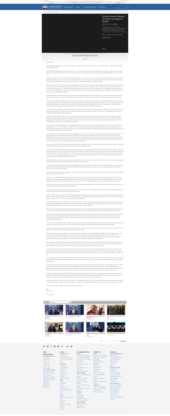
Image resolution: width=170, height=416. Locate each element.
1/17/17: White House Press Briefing (73, 316)
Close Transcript (50, 294)
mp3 (117, 34)
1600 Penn (102, 7)
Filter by (47, 302)
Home (51, 7)
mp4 (110, 34)
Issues (78, 7)
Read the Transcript (106, 37)
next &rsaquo (122, 341)
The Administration (89, 7)
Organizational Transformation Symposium (116, 333)
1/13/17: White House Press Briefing (73, 333)
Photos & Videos (51, 12)
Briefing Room (68, 7)
